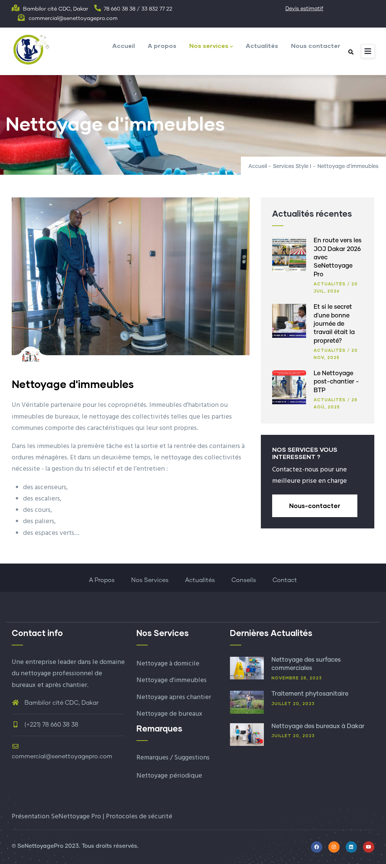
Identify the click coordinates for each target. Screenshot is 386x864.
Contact (285, 580)
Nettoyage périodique (169, 775)
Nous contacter (315, 45)
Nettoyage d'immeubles (171, 680)
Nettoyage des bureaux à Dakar (318, 726)
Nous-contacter (314, 506)
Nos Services (149, 580)
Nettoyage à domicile (167, 663)
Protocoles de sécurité (139, 816)
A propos (162, 45)
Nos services (208, 45)
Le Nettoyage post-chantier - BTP (336, 381)
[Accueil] (30, 49)
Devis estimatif (304, 8)
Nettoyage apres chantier (173, 697)
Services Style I (292, 166)
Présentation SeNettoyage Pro (56, 816)
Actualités (262, 45)
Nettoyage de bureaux (169, 713)
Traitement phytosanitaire (309, 694)
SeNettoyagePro (40, 846)
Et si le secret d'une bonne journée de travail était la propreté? (334, 324)
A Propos (102, 580)
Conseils (243, 580)
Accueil (123, 45)
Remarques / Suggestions (173, 757)
